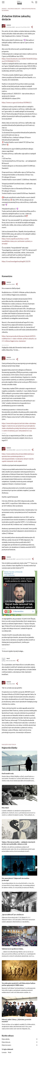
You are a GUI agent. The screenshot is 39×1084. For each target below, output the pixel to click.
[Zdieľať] (32, 27)
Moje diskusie (19, 1042)
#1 (32, 27)
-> (17, 284)
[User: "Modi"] (3, 660)
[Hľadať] (32, 2)
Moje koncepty (19, 1045)
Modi (8, 658)
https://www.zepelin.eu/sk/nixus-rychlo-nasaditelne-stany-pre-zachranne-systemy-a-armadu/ (17, 241)
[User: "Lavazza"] (3, 26)
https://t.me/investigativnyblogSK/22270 (16, 261)
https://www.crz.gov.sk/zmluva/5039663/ (16, 102)
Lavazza (9, 25)
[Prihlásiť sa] (36, 2)
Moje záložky (19, 1039)
